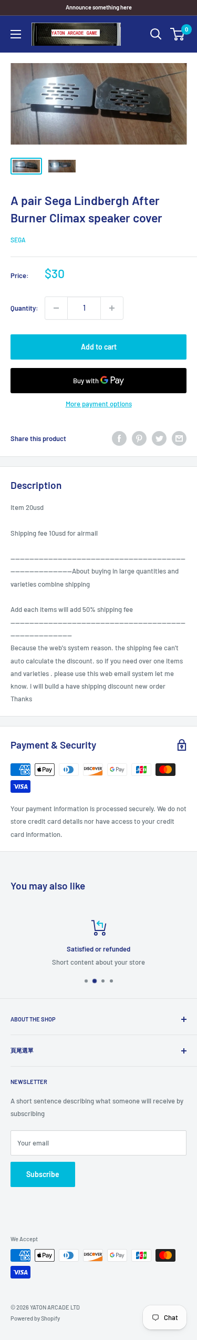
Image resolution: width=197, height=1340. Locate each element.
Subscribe (42, 1174)
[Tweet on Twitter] (159, 438)
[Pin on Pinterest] (139, 438)
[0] (177, 34)
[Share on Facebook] (119, 438)
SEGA (18, 239)
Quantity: (24, 308)
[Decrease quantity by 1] (56, 308)
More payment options (99, 404)
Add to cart (99, 346)
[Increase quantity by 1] (112, 308)
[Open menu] (16, 34)
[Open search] (156, 34)
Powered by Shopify (35, 1318)
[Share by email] (179, 438)
